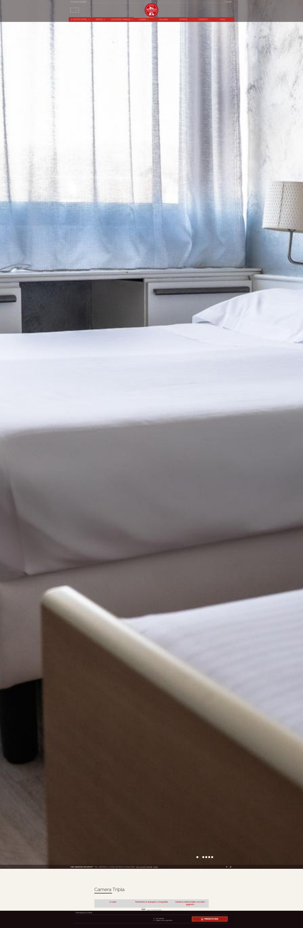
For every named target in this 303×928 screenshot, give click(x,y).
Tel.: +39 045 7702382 (144, 867)
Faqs (222, 19)
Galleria (163, 19)
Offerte (183, 19)
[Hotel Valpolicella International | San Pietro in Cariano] (197, 857)
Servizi (99, 19)
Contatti (228, 1)
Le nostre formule (120, 19)
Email (156, 867)
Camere (142, 19)
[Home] (151, 10)
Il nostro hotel (79, 19)
